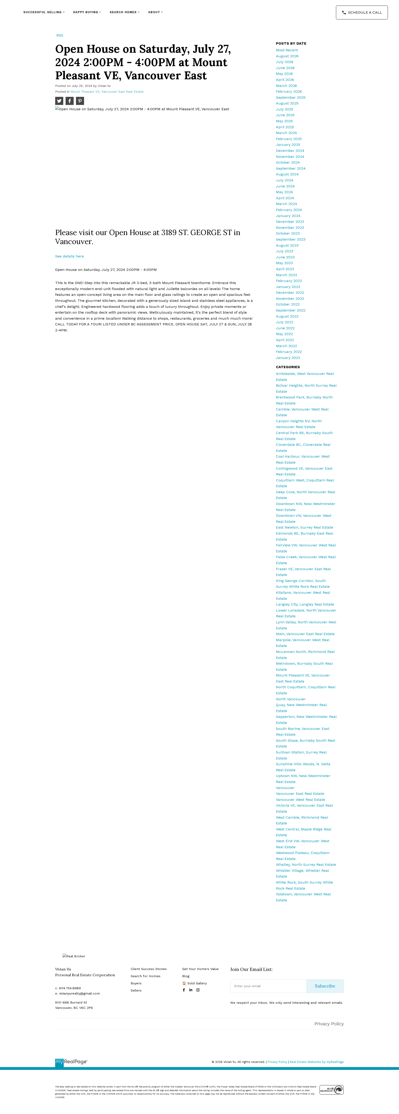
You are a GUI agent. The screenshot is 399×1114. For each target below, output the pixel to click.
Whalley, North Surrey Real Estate (306, 864)
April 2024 (285, 198)
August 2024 (287, 174)
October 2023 (288, 233)
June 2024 (285, 186)
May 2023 (284, 263)
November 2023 (290, 227)
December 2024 (290, 150)
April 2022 (285, 340)
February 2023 (289, 280)
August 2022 (287, 316)
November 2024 (290, 156)
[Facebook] (184, 990)
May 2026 (284, 73)
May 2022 (284, 334)
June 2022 (285, 328)
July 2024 (284, 180)
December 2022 (290, 292)
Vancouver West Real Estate (300, 799)
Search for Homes (145, 976)
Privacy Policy (329, 1023)
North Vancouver (291, 699)
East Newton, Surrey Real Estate (304, 527)
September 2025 (290, 97)
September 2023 (290, 239)
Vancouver (285, 788)
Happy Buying (85, 12)
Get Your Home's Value (200, 969)
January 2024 (288, 216)
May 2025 (284, 121)
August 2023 (287, 245)
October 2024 (288, 162)
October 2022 (288, 304)
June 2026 (285, 68)
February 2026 (289, 91)
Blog (185, 976)
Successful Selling (42, 12)
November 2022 (290, 298)
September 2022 (290, 310)
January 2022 (288, 357)
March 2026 (286, 85)
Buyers (136, 983)
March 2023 (286, 275)
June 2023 (285, 257)
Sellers (136, 990)
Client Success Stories (149, 969)
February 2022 (289, 351)
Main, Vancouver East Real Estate (305, 634)
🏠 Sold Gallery (194, 983)
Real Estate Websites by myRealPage (317, 1062)
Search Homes (123, 12)
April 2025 (285, 127)
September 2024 (291, 168)
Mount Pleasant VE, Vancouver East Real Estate (107, 91)
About (154, 12)
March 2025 (286, 133)
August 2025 (287, 103)
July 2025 (284, 109)
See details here (69, 256)
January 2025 (288, 144)
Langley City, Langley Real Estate (305, 604)
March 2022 (286, 346)
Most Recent (287, 50)
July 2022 (284, 322)
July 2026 (284, 62)
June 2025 (285, 115)
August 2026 (287, 56)
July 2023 (284, 251)
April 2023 (285, 269)
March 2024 (286, 204)
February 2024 (289, 210)
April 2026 (285, 79)
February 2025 (289, 139)
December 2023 (290, 221)
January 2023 (288, 287)
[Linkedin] (191, 990)
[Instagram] (198, 990)
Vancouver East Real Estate (300, 793)
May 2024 (284, 192)
